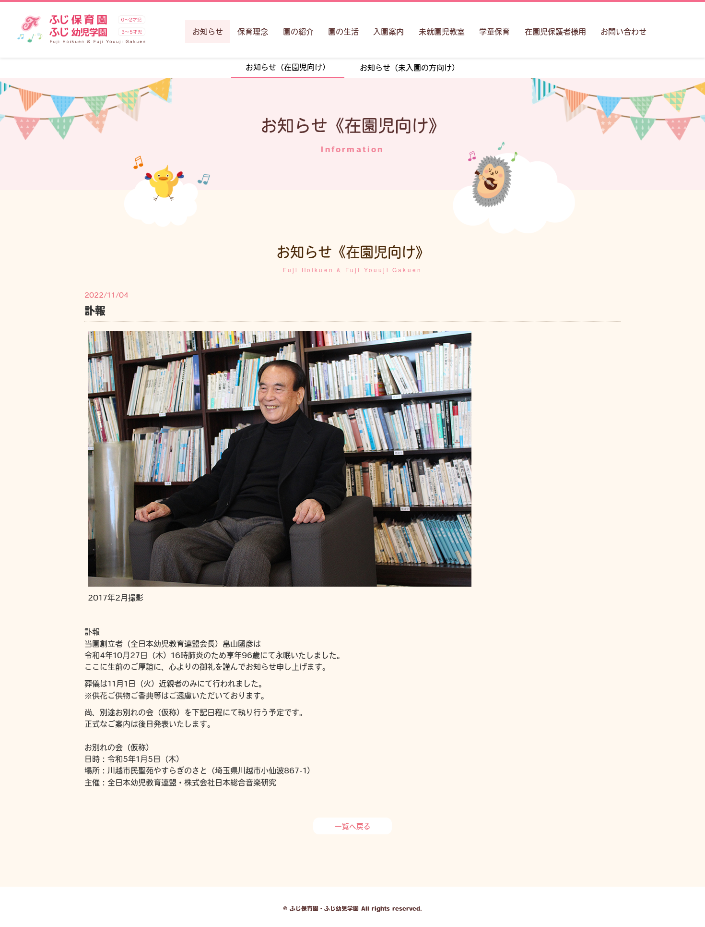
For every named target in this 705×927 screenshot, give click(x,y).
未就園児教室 (442, 32)
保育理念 (252, 32)
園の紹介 (298, 32)
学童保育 (494, 32)
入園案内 (388, 32)
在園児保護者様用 (555, 32)
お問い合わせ (623, 32)
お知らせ (207, 32)
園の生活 (343, 32)
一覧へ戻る (353, 826)
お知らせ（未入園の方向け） (409, 68)
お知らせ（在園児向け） (288, 67)
